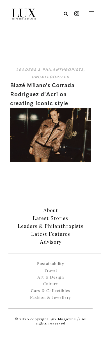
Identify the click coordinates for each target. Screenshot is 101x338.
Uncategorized (51, 77)
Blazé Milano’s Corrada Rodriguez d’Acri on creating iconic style (42, 94)
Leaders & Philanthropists (50, 70)
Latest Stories (50, 218)
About (50, 210)
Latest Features (50, 234)
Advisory (50, 242)
